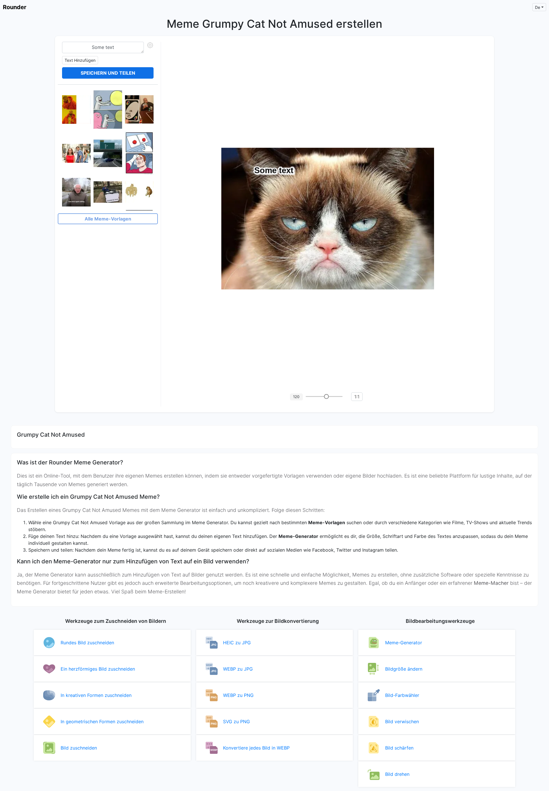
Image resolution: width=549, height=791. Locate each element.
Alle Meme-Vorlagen (108, 219)
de (537, 7)
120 (296, 396)
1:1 (356, 397)
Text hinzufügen (80, 60)
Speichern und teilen (108, 73)
